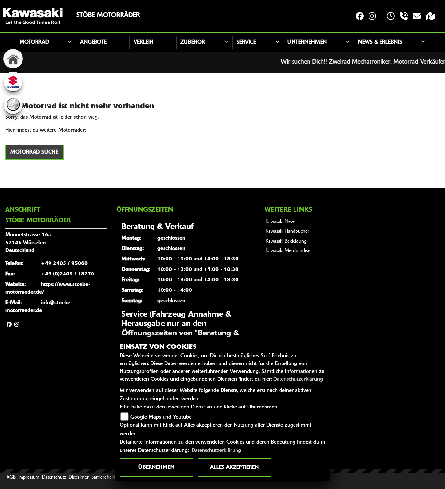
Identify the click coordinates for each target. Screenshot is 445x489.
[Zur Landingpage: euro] (13, 104)
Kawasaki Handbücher (287, 231)
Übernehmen (156, 467)
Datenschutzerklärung (298, 379)
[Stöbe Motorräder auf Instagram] (372, 17)
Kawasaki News (280, 221)
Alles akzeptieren (234, 467)
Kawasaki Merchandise (288, 250)
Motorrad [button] (34, 42)
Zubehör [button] (192, 42)
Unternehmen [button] (307, 42)
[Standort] (430, 17)
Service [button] (246, 42)
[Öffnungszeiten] (390, 17)
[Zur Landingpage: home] (13, 58)
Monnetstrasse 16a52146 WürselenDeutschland (28, 242)
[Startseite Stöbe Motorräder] (32, 16)
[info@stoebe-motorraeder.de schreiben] (416, 17)
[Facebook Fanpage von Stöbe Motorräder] (359, 17)
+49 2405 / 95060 (64, 263)
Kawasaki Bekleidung (286, 241)
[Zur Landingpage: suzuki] (13, 81)
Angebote (93, 42)
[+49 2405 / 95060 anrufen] (403, 17)
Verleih (143, 42)
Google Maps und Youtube (161, 417)
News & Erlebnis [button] (380, 42)
